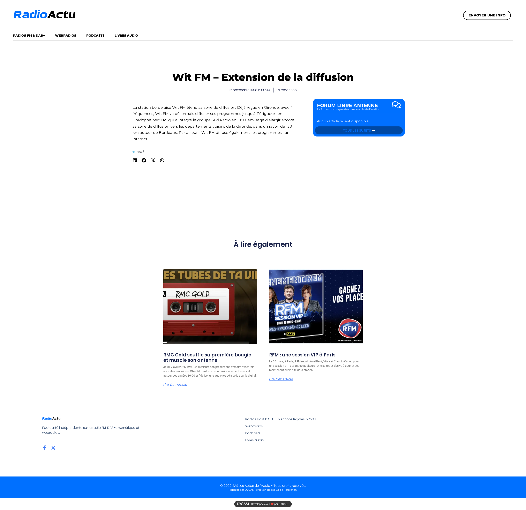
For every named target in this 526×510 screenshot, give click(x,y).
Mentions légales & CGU (297, 419)
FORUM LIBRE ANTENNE (347, 105)
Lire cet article (175, 384)
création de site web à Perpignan (276, 489)
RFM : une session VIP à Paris (302, 355)
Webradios (65, 35)
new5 (140, 152)
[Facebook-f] (44, 447)
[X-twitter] (53, 447)
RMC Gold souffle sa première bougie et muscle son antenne (207, 357)
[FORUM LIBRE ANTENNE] (396, 104)
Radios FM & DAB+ (29, 35)
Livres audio (126, 35)
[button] (135, 160)
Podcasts (95, 35)
